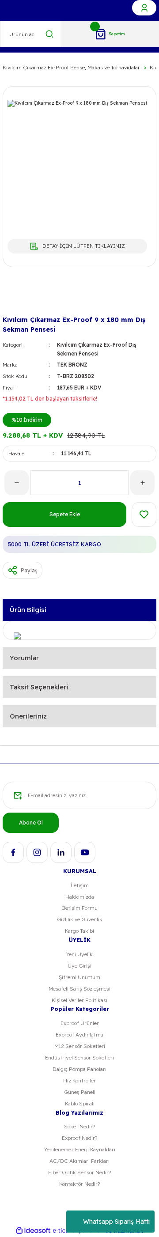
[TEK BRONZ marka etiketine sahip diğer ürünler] (17, 299)
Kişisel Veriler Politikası (79, 1000)
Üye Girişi (79, 965)
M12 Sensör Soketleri (79, 1046)
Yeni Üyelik (79, 954)
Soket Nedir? (79, 1126)
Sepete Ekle (64, 514)
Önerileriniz (28, 716)
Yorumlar (24, 658)
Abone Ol (31, 822)
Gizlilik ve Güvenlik (79, 919)
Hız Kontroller (79, 1080)
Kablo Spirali (80, 1103)
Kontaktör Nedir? (79, 1183)
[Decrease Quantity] (16, 482)
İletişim (79, 885)
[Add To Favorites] (144, 514)
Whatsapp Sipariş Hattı (116, 1222)
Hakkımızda (79, 896)
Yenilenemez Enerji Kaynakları (79, 1149)
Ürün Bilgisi (28, 609)
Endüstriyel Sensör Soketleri (79, 1057)
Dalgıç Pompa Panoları (79, 1069)
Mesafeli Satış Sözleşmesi (79, 988)
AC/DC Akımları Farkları (79, 1161)
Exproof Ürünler (80, 1023)
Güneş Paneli (79, 1092)
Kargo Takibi (79, 930)
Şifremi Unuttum (79, 977)
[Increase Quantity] (142, 482)
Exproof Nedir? (79, 1138)
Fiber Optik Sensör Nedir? (79, 1172)
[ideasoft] (33, 1231)
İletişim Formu (80, 907)
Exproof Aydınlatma (79, 1034)
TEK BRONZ (72, 364)
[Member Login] (144, 7)
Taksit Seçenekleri (39, 687)
